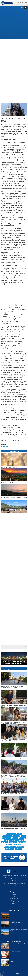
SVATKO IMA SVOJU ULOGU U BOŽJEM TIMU (10, 514)
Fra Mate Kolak (16, 836)
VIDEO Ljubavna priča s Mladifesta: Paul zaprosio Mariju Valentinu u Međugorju (13, 723)
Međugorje (22, 838)
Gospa (24, 836)
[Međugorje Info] (7, 2)
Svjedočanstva (22, 842)
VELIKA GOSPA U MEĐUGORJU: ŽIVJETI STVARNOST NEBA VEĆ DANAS (12, 686)
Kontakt (14, 903)
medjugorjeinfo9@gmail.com (16, 973)
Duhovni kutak (11, 833)
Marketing (14, 896)
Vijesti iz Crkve (17, 844)
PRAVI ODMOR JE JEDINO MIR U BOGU (9, 482)
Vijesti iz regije (20, 846)
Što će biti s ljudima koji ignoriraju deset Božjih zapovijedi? (18, 944)
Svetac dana (13, 842)
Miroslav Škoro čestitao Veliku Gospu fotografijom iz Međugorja (13, 705)
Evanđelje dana (6, 836)
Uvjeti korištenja (14, 898)
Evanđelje (19, 833)
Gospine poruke (7, 838)
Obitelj (13, 840)
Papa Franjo (20, 840)
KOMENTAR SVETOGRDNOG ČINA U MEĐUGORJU (11, 467)
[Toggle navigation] (25, 7)
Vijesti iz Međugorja (9, 846)
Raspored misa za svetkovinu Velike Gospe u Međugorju (11, 758)
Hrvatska (15, 838)
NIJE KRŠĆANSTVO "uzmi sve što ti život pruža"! (18, 960)
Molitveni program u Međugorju (14, 900)
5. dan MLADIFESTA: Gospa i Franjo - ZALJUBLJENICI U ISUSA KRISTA (13, 828)
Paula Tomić (5, 446)
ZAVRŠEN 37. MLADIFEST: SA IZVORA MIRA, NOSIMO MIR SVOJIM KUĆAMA (14, 794)
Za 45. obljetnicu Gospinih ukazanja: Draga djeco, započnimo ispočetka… (14, 498)
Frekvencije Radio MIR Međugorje (14, 901)
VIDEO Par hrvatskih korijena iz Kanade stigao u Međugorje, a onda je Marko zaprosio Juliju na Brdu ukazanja (13, 776)
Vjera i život (19, 848)
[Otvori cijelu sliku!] (14, 109)
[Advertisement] (14, 24)
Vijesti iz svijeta (10, 848)
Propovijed (5, 842)
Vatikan (9, 844)
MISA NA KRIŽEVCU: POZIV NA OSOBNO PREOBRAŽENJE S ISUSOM (10, 811)
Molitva (7, 840)
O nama (14, 894)
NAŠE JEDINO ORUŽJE (15, 951)
